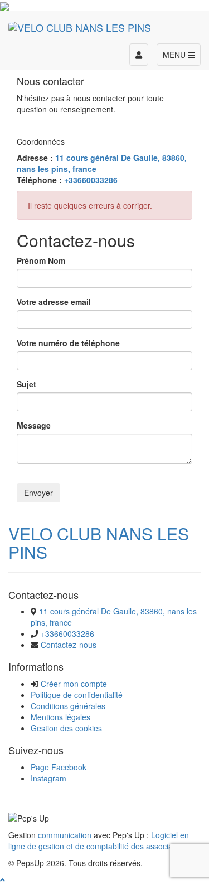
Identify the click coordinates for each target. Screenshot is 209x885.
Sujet (26, 384)
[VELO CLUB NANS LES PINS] (79, 25)
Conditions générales (68, 705)
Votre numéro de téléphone (68, 342)
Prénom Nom (41, 260)
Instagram (48, 778)
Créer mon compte (74, 683)
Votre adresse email (54, 301)
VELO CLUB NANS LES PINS (98, 543)
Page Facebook (58, 767)
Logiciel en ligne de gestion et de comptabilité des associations (98, 840)
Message (34, 425)
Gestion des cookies (66, 728)
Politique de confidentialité (77, 694)
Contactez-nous (68, 644)
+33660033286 (67, 633)
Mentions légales (60, 716)
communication (64, 834)
